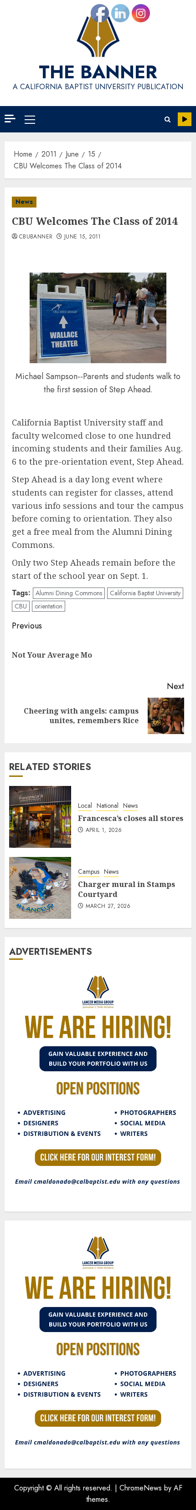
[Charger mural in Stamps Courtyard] (40, 888)
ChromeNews (140, 1488)
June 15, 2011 (82, 237)
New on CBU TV (184, 119)
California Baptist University (145, 593)
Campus (88, 871)
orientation (48, 606)
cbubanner (35, 237)
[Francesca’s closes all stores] (40, 817)
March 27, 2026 (108, 906)
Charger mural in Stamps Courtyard (126, 889)
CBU (21, 606)
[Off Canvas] (10, 118)
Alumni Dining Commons (69, 593)
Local (85, 805)
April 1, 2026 (104, 830)
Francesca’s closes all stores (130, 818)
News (24, 201)
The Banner (98, 72)
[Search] (167, 119)
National (108, 805)
